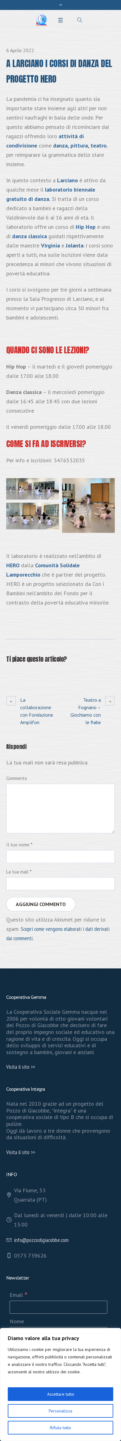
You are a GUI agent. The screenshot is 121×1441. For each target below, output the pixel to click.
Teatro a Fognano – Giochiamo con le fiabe (85, 711)
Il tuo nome (19, 845)
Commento (16, 778)
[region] (60, 1384)
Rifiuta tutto (60, 1427)
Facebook (10, 674)
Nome (17, 1321)
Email (18, 1295)
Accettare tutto (60, 1394)
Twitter (25, 674)
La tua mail (18, 872)
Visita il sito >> (20, 1066)
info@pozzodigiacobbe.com (41, 1240)
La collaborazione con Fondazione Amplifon (36, 711)
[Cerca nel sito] (79, 20)
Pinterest (40, 674)
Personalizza (60, 1411)
